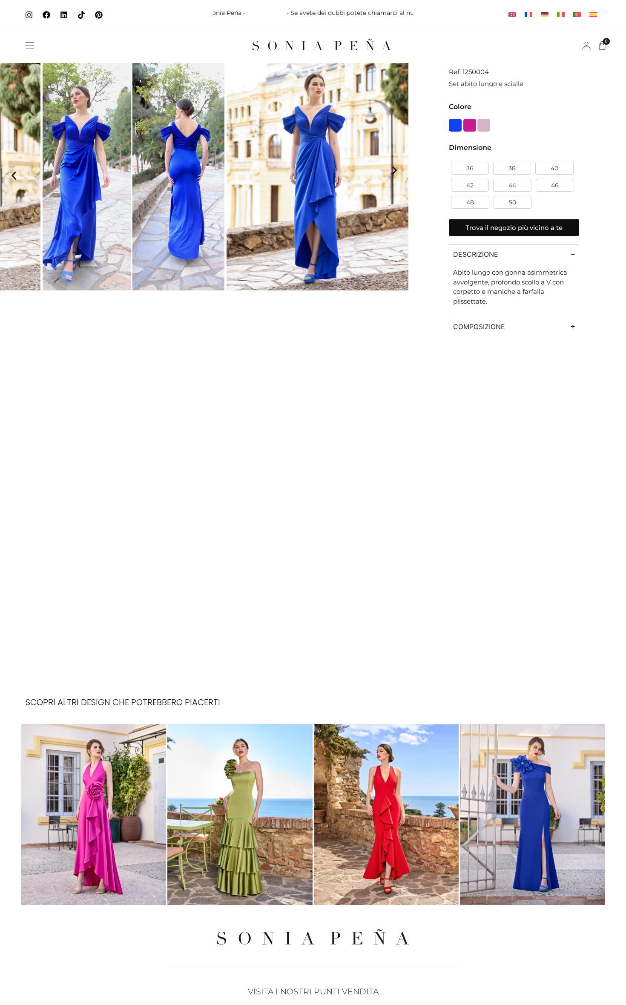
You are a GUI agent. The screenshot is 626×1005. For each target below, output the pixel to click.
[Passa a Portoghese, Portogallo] (577, 14)
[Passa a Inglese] (512, 14)
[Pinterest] (98, 15)
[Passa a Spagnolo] (593, 14)
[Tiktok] (81, 15)
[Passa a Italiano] (561, 14)
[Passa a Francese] (528, 14)
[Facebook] (46, 15)
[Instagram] (29, 15)
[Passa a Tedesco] (545, 14)
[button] (29, 45)
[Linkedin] (64, 15)
